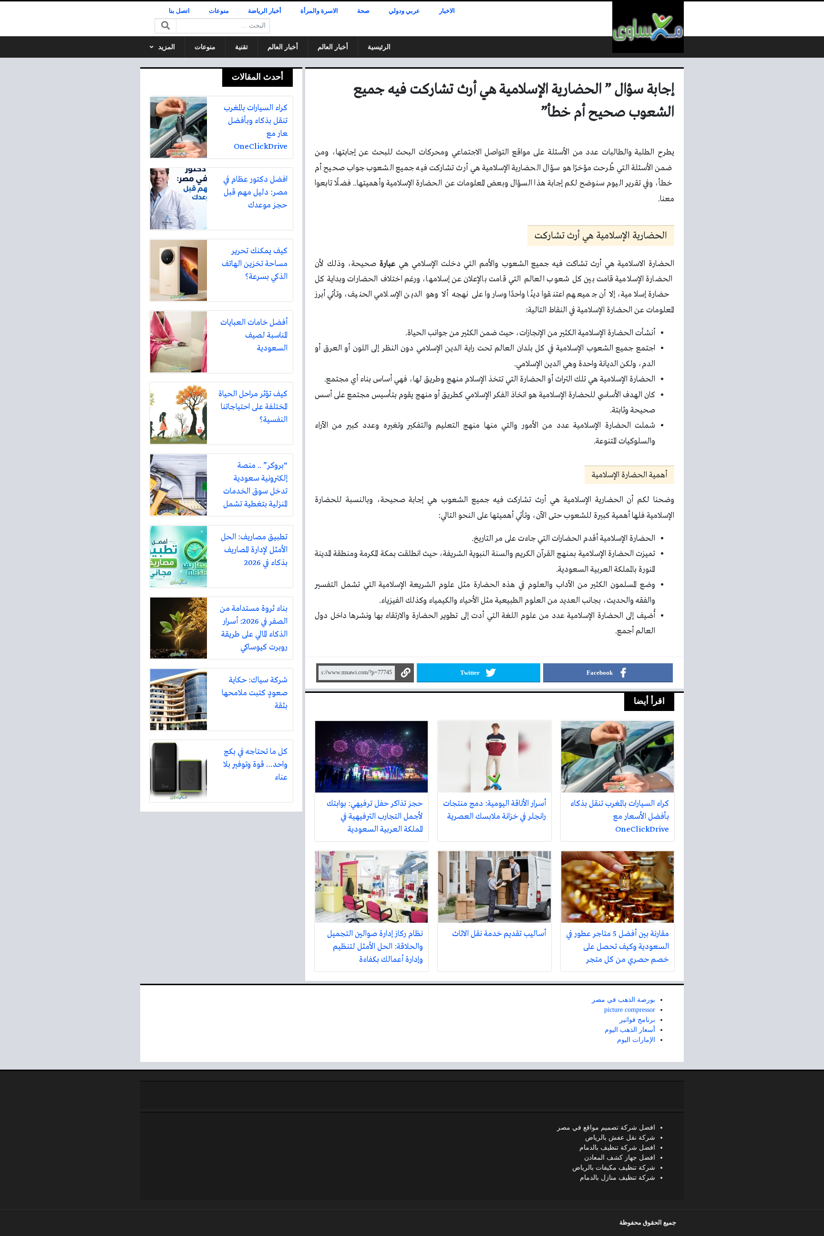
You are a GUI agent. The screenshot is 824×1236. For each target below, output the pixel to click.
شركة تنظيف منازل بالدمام (617, 1177)
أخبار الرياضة (264, 11)
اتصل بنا (179, 11)
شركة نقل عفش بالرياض (620, 1137)
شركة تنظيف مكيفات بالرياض (613, 1167)
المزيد (166, 47)
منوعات (219, 11)
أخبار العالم (333, 47)
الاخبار (447, 11)
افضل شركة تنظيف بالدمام (617, 1147)
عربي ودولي (404, 11)
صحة (363, 11)
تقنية (241, 47)
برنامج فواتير (637, 1019)
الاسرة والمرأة (319, 11)
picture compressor (629, 1009)
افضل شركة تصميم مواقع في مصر (606, 1127)
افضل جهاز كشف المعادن (619, 1157)
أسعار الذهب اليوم (630, 1029)
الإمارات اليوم (636, 1039)
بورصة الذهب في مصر (623, 999)
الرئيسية (379, 47)
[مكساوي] (648, 27)
